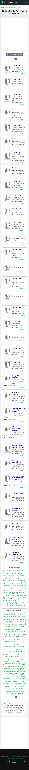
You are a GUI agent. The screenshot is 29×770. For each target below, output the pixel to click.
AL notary (19, 570)
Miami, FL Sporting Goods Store (18, 636)
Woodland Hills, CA (7, 590)
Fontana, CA (19, 577)
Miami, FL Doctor (17, 654)
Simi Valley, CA (22, 585)
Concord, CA (15, 575)
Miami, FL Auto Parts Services (17, 641)
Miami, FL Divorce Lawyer (10, 668)
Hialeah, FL (10, 592)
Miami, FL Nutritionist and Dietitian (12, 649)
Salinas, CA (16, 583)
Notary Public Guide (10, 756)
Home (2, 7)
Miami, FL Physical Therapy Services (12, 661)
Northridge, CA (18, 582)
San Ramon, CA (7, 585)
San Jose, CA (22, 583)
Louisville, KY (6, 595)
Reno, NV (13, 598)
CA (12, 590)
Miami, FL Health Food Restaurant (11, 674)
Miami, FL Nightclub (18, 624)
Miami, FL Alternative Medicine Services (12, 638)
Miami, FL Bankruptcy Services (18, 618)
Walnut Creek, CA (21, 588)
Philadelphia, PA (22, 600)
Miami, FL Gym (21, 673)
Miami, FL (22, 592)
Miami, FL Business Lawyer (13, 664)
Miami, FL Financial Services (11, 681)
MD (9, 597)
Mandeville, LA (13, 595)
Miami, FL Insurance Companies (12, 633)
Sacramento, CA (9, 583)
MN (11, 597)
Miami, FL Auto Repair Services (11, 643)
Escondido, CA (12, 577)
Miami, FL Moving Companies (10, 616)
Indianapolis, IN (21, 593)
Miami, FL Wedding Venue (17, 693)
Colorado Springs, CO (18, 590)
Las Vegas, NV (7, 598)
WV (7, 605)
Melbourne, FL (16, 592)
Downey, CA (6, 577)
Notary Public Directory (10, 7)
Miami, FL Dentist (6, 619)
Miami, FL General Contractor (15, 646)
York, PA (10, 602)
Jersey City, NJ (16, 597)
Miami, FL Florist (7, 653)
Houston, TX (14, 603)
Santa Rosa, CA (14, 585)
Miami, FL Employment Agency (18, 653)
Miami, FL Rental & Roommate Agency (12, 613)
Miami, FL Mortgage (15, 629)
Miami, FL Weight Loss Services (14, 658)
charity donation (21, 605)
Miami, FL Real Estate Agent (19, 651)
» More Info (22, 73)
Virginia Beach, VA (22, 603)
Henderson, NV (23, 597)
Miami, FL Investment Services (19, 659)
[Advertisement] (14, 33)
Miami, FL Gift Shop (16, 626)
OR (17, 600)
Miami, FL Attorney (7, 618)
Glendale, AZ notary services (18, 572)
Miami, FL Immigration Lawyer (17, 648)
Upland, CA (19, 587)
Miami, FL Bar (10, 624)
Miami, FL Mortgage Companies (14, 676)
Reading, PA (5, 602)
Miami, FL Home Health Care (19, 621)
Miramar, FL (6, 593)
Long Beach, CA (18, 580)
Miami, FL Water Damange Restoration (17, 678)
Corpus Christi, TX (7, 603)
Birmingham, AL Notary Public (9, 570)
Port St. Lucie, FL (13, 593)
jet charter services (13, 605)
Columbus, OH (11, 600)
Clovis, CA (9, 575)
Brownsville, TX (23, 602)
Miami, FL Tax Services (18, 634)
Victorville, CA (9, 588)
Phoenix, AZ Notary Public (9, 573)
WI (5, 605)
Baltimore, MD (20, 595)
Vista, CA (14, 588)
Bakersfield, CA (18, 573)
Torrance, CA (13, 587)
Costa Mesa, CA (22, 575)
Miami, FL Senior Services (8, 623)
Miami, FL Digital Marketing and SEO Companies (14, 680)
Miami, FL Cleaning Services (19, 614)
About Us (20, 758)
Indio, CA (22, 578)
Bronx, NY (20, 598)
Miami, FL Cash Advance (13, 628)
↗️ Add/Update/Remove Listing (14, 54)
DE (6, 592)
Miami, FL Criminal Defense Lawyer (18, 666)
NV (16, 598)
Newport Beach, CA (9, 582)
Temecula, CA (6, 587)
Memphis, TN (16, 602)
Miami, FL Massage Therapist (15, 683)
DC (4, 592)
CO (24, 590)
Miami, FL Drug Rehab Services (15, 690)
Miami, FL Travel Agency (8, 654)
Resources (8, 758)
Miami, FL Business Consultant (18, 631)
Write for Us (15, 758)
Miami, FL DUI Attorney (16, 619)
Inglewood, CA (6, 580)
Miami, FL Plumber (21, 616)
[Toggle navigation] (26, 2)
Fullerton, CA (10, 578)
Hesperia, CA (16, 578)
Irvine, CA (12, 580)
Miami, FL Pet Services (16, 685)
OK (15, 600)
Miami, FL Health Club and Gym (15, 671)
